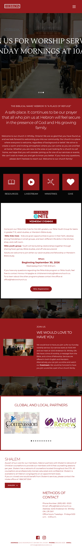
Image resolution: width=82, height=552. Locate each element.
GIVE (70, 194)
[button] (74, 6)
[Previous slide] (5, 46)
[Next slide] (76, 46)
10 (50, 440)
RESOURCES (11, 194)
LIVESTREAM (31, 194)
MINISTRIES (51, 194)
